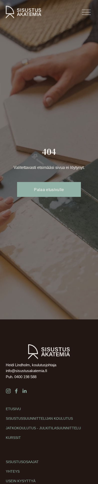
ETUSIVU (13, 409)
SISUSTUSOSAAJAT (22, 462)
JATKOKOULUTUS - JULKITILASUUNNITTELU (43, 428)
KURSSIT (13, 438)
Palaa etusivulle (49, 189)
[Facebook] (16, 391)
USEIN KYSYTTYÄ (20, 481)
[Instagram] (8, 391)
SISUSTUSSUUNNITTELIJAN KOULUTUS (39, 418)
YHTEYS (13, 471)
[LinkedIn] (24, 391)
